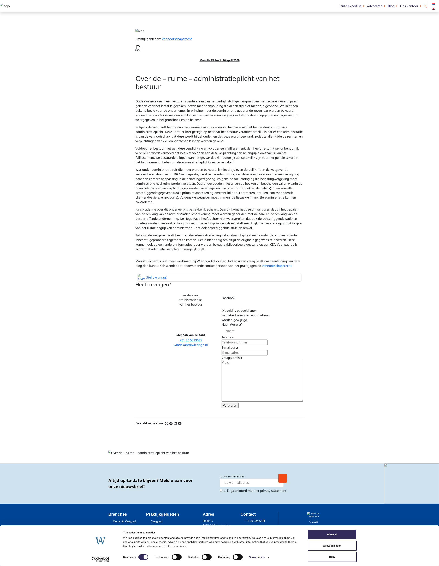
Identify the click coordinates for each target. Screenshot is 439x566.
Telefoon (228, 337)
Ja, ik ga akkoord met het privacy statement (254, 491)
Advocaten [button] (374, 6)
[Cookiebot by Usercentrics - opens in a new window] (100, 559)
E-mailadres (230, 347)
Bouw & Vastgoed (124, 521)
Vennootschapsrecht (177, 39)
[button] (425, 6)
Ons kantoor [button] (409, 6)
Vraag (232, 358)
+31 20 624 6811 (254, 520)
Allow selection (332, 545)
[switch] (177, 557)
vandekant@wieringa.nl (191, 345)
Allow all (332, 534)
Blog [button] (391, 6)
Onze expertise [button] (350, 6)
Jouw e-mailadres (232, 476)
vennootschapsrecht (277, 266)
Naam (232, 324)
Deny (332, 556)
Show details (257, 557)
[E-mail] (179, 423)
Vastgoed (156, 521)
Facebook (228, 298)
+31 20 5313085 (191, 340)
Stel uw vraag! (156, 277)
